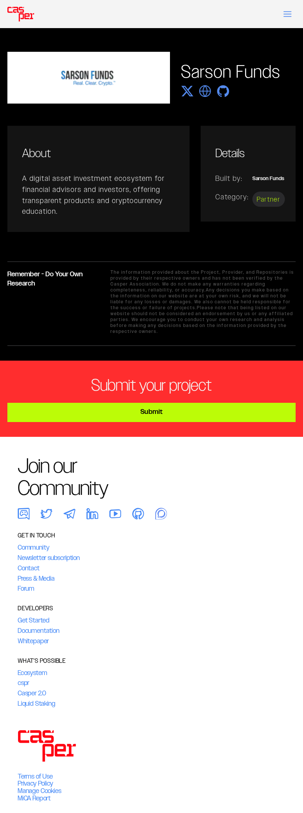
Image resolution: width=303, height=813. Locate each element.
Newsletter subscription (49, 557)
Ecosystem (32, 673)
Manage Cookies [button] (39, 791)
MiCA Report (34, 798)
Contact (29, 568)
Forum (26, 588)
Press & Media (36, 578)
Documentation (38, 630)
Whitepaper (33, 641)
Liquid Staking (36, 703)
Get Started (34, 620)
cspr (23, 683)
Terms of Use (35, 776)
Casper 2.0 (32, 693)
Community (33, 547)
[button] (287, 14)
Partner (268, 199)
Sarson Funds (268, 178)
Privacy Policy (35, 783)
